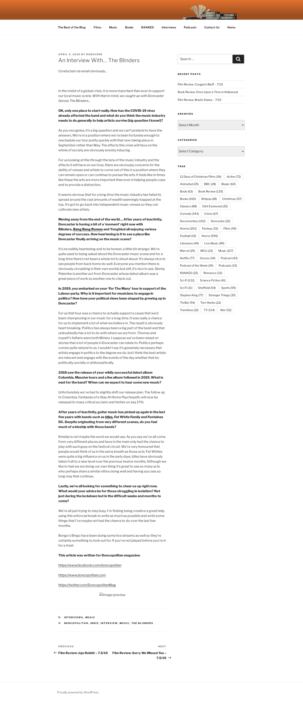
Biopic (228, 184)
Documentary (193, 221)
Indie (94, 623)
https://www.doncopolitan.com (82, 575)
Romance (212, 273)
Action (234, 176)
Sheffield (207, 287)
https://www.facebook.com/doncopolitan (89, 565)
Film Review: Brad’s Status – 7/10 (199, 99)
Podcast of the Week (196, 265)
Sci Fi (186, 287)
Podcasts (190, 27)
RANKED (147, 27)
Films (97, 27)
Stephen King (191, 295)
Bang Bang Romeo (88, 229)
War (225, 310)
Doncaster (220, 221)
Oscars (207, 258)
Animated (189, 184)
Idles (109, 417)
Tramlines (189, 310)
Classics (188, 206)
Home (231, 27)
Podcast (229, 258)
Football (188, 236)
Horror (210, 236)
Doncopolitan (76, 623)
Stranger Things (222, 295)
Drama (188, 228)
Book (186, 191)
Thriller (187, 302)
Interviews (169, 27)
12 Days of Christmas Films (200, 176)
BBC (210, 184)
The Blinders (143, 623)
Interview (109, 623)
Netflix (187, 258)
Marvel (187, 250)
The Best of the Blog (72, 27)
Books (129, 27)
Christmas (232, 199)
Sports (228, 287)
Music (113, 27)
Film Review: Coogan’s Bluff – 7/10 (200, 84)
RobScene (94, 54)
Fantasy (210, 228)
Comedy (189, 213)
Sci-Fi (187, 280)
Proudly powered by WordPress (78, 692)
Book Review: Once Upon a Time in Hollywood (208, 92)
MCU (206, 250)
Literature (189, 243)
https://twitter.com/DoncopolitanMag (87, 585)
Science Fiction (213, 280)
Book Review (210, 191)
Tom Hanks (210, 302)
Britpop (209, 199)
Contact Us (212, 27)
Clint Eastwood (215, 206)
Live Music (214, 243)
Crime (211, 213)
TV (209, 310)
